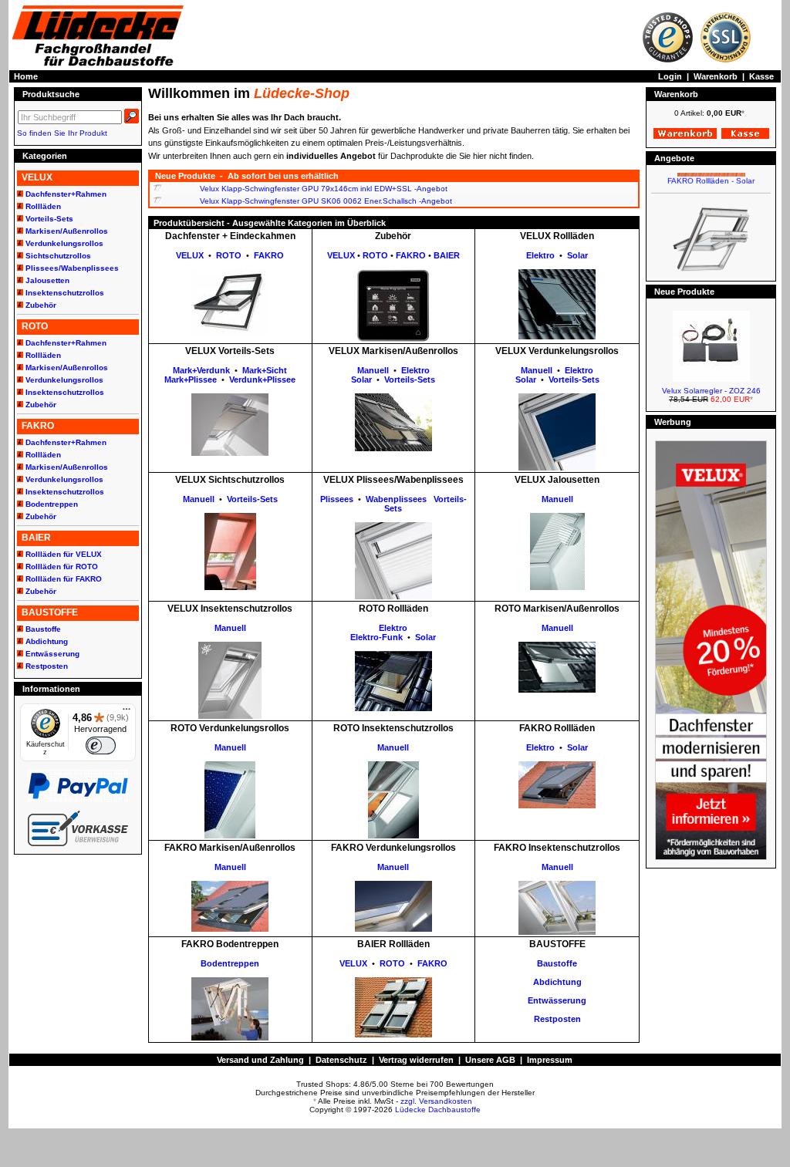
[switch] (100, 745)
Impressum (549, 1059)
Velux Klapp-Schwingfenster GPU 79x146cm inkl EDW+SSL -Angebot (323, 188)
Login (670, 76)
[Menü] (126, 712)
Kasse (761, 76)
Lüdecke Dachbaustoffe (438, 1109)
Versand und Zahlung (260, 1059)
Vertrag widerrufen (416, 1059)
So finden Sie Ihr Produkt (62, 133)
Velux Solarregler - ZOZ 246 (711, 390)
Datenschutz (341, 1059)
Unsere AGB (490, 1059)
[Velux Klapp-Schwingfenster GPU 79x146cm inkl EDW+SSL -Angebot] (157, 188)
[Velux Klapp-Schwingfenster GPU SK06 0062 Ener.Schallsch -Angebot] (157, 201)
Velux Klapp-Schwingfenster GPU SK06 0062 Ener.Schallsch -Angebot (326, 201)
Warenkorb (716, 76)
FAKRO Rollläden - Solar (711, 173)
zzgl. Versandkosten (436, 1101)
